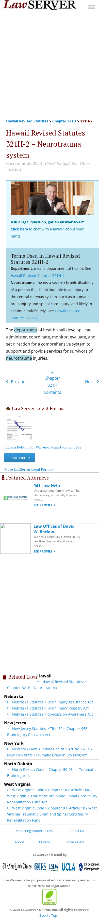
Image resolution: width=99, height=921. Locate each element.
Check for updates (61, 163)
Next (90, 381)
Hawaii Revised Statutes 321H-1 (37, 275)
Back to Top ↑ (49, 915)
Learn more (19, 458)
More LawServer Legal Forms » (29, 469)
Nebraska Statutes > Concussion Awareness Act (52, 714)
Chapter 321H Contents (52, 385)
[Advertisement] (49, 64)
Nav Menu (91, 7)
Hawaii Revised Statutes (27, 121)
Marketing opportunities (34, 830)
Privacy (44, 842)
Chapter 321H (64, 121)
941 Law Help (47, 485)
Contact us (76, 830)
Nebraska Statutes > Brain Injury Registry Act (50, 708)
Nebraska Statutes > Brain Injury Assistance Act (52, 702)
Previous (19, 381)
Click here (19, 229)
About (19, 842)
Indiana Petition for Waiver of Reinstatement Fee (42, 447)
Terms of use (74, 842)
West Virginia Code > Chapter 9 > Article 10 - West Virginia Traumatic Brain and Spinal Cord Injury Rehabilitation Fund (52, 814)
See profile (43, 505)
